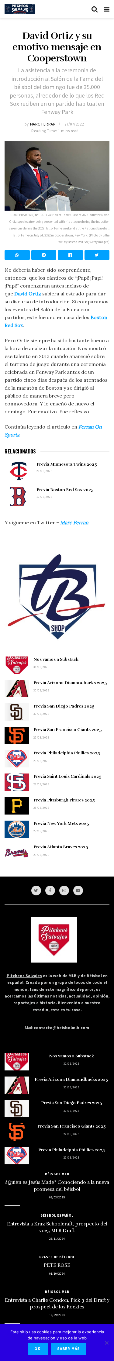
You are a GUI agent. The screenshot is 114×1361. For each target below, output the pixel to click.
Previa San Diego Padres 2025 (64, 706)
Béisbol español (57, 1215)
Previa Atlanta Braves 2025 (60, 846)
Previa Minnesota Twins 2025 (66, 464)
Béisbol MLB (57, 1174)
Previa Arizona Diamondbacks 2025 (70, 682)
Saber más (68, 1348)
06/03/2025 (57, 1197)
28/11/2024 (57, 1239)
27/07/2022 (74, 124)
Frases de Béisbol (57, 1257)
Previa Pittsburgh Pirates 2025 (64, 800)
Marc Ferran (43, 124)
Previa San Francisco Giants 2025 (67, 729)
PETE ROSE (57, 1265)
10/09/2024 (57, 1315)
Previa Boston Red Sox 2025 (65, 489)
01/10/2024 (57, 1274)
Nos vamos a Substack (55, 659)
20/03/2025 (44, 471)
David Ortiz (27, 294)
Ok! (38, 1348)
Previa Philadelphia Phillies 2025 (66, 753)
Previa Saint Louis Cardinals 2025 (67, 776)
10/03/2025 (44, 497)
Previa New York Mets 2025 (61, 823)
